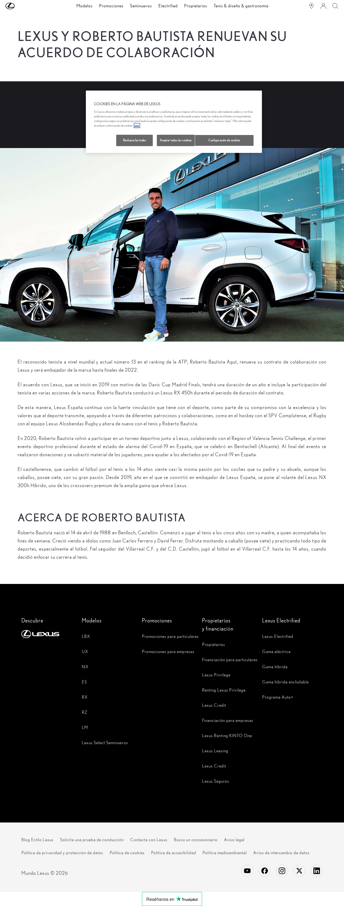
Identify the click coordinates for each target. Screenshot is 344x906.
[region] (174, 122)
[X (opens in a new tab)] (299, 871)
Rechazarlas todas (134, 140)
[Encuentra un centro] (311, 6)
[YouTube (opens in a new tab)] (247, 871)
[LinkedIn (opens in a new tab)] (317, 871)
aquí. (136, 125)
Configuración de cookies (224, 140)
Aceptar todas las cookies (176, 140)
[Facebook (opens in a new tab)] (265, 871)
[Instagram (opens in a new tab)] (282, 871)
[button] (20, 6)
